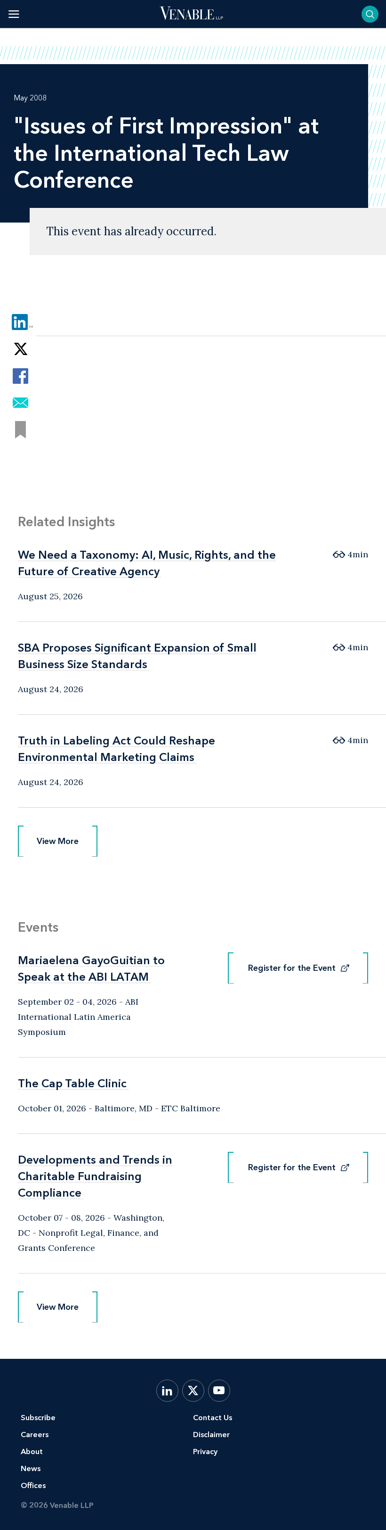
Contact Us (212, 1417)
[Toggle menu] (14, 14)
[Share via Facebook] (20, 376)
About (32, 1451)
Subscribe (38, 1417)
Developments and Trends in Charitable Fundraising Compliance (95, 1176)
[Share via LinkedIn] (20, 322)
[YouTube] (219, 1391)
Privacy (205, 1451)
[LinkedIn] (167, 1391)
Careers (34, 1434)
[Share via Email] (20, 402)
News (30, 1468)
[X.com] (193, 1391)
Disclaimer (211, 1434)
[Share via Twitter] (20, 349)
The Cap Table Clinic (72, 1083)
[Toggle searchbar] (370, 14)
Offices (33, 1485)
